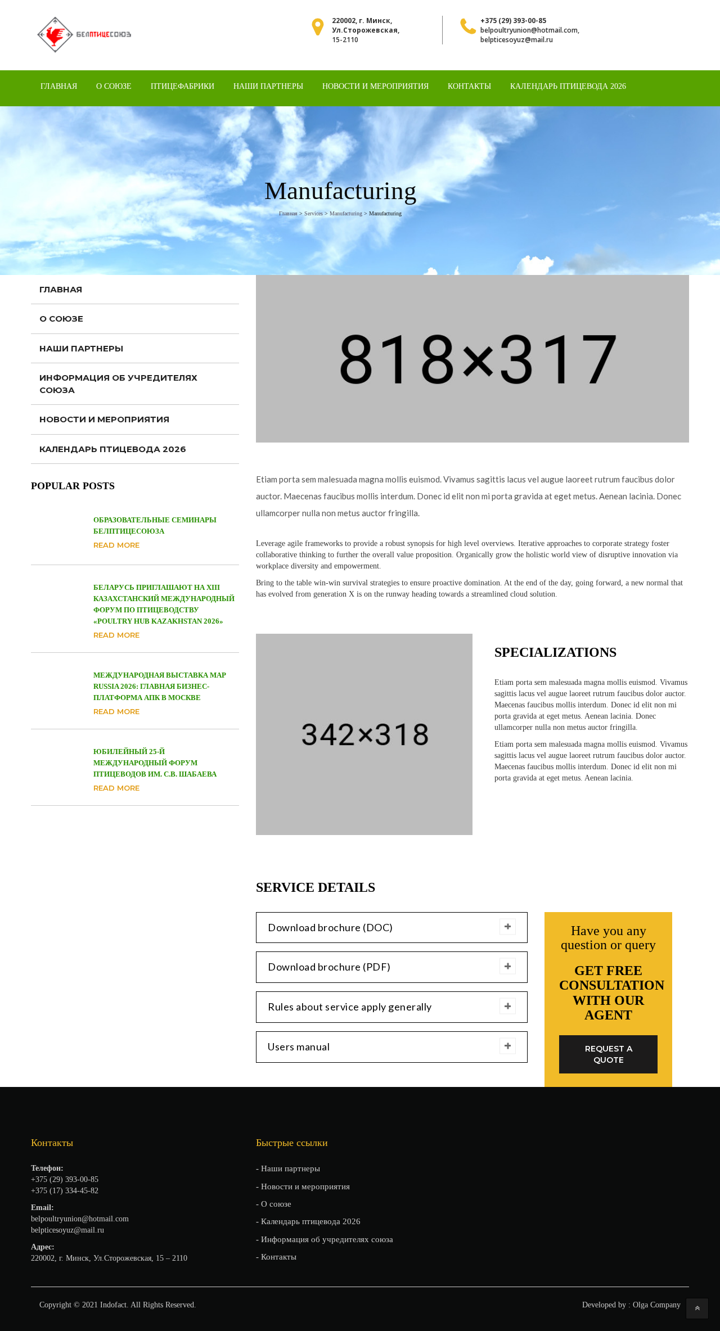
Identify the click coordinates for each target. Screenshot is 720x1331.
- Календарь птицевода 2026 (308, 1221)
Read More (116, 544)
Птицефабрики (182, 86)
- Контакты (276, 1256)
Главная (58, 86)
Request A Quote (608, 1054)
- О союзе (273, 1203)
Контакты (469, 86)
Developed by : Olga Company (631, 1305)
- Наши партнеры (288, 1168)
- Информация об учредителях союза (324, 1239)
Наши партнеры (268, 86)
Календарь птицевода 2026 (568, 86)
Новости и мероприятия (375, 86)
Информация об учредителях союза (118, 383)
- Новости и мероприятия (303, 1186)
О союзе (114, 86)
